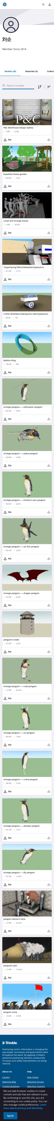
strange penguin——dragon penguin (21, 593)
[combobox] (49, 87)
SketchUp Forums (35, 1082)
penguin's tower (11, 639)
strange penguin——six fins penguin (21, 546)
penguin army (10, 1012)
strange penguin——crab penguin (20, 686)
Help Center (33, 1077)
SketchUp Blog (9, 1082)
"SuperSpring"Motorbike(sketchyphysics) (23, 267)
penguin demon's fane (14, 919)
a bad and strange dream (15, 220)
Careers (6, 1077)
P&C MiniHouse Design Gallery (18, 127)
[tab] (10, 71)
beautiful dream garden (15, 174)
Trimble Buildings (10, 1086)
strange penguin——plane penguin (20, 453)
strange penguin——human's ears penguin (24, 500)
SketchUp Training (36, 1086)
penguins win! (10, 965)
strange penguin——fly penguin (19, 872)
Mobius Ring (9, 360)
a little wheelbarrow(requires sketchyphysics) (25, 314)
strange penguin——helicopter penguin (22, 407)
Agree (10, 1115)
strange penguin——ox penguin (19, 732)
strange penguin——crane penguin (20, 779)
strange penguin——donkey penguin (21, 826)
